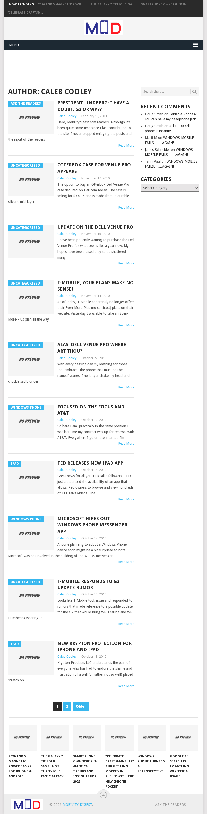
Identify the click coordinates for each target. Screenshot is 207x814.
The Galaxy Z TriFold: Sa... (112, 4)
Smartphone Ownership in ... (165, 4)
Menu (14, 45)
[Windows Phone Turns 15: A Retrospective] (152, 738)
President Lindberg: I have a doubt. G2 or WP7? (93, 106)
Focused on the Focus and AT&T (90, 410)
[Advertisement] (100, 67)
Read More (126, 145)
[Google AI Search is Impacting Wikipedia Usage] (184, 738)
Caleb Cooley (66, 116)
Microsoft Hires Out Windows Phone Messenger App (92, 525)
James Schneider (157, 150)
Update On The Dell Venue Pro (95, 227)
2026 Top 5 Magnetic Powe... (61, 4)
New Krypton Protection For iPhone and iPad (94, 646)
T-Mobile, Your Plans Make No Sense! (95, 286)
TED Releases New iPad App (90, 463)
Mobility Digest (77, 805)
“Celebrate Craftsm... (25, 12)
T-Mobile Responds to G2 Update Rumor (88, 584)
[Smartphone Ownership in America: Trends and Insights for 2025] (87, 738)
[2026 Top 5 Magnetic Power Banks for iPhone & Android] (23, 738)
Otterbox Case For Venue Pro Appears (94, 168)
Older (81, 706)
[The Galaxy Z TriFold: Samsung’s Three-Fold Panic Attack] (55, 738)
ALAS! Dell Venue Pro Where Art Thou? (91, 347)
